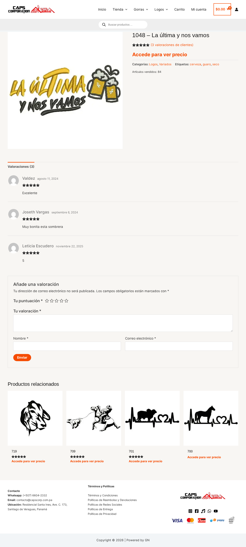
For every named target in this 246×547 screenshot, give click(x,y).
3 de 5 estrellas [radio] (56, 301)
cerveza (195, 64)
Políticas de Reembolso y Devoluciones (112, 500)
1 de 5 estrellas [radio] (47, 301)
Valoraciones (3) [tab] (21, 167)
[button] (125, 9)
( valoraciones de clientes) (172, 45)
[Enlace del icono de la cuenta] (236, 9)
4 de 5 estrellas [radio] (61, 301)
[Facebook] (197, 511)
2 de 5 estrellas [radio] (52, 301)
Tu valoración (27, 311)
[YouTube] (216, 511)
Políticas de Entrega (100, 509)
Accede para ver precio (159, 54)
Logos (153, 64)
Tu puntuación (28, 300)
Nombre (20, 338)
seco (215, 64)
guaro (207, 64)
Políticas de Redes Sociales (105, 504)
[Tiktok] (203, 511)
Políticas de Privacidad (102, 513)
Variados (165, 64)
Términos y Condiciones (103, 495)
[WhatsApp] (209, 511)
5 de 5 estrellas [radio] (66, 301)
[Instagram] (190, 511)
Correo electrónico (140, 338)
